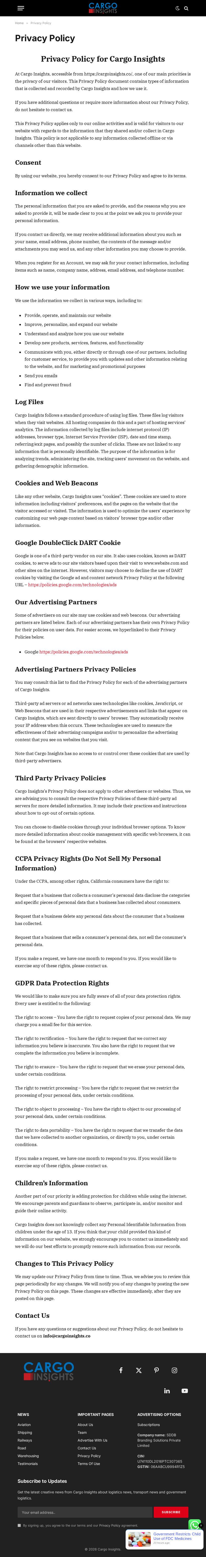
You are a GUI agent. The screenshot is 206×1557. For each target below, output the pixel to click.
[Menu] (21, 8)
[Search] (185, 8)
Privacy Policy (109, 1525)
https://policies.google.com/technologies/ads (72, 584)
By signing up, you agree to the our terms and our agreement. (80, 1525)
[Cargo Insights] (103, 8)
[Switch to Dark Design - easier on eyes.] (177, 8)
